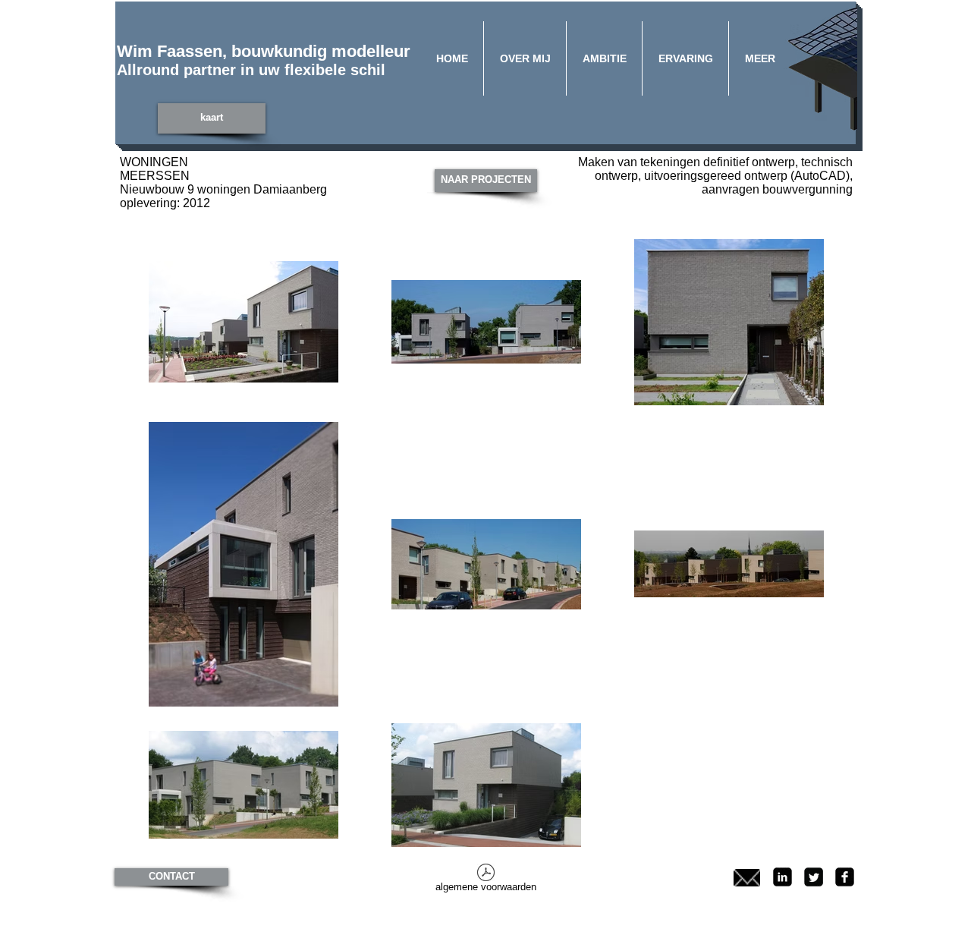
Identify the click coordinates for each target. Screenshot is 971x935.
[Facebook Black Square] (844, 876)
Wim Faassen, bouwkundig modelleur (263, 51)
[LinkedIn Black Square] (782, 876)
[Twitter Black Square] (813, 876)
